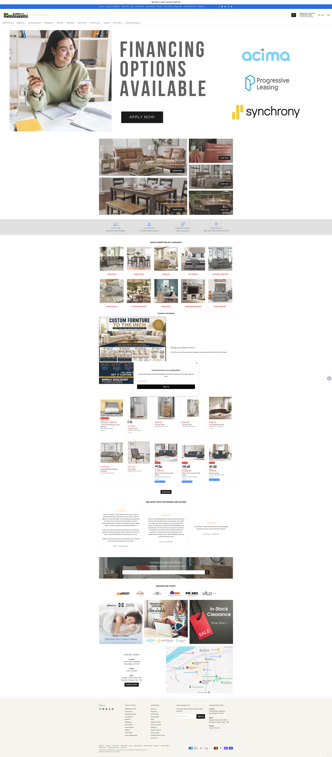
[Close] (196, 363)
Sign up (166, 387)
